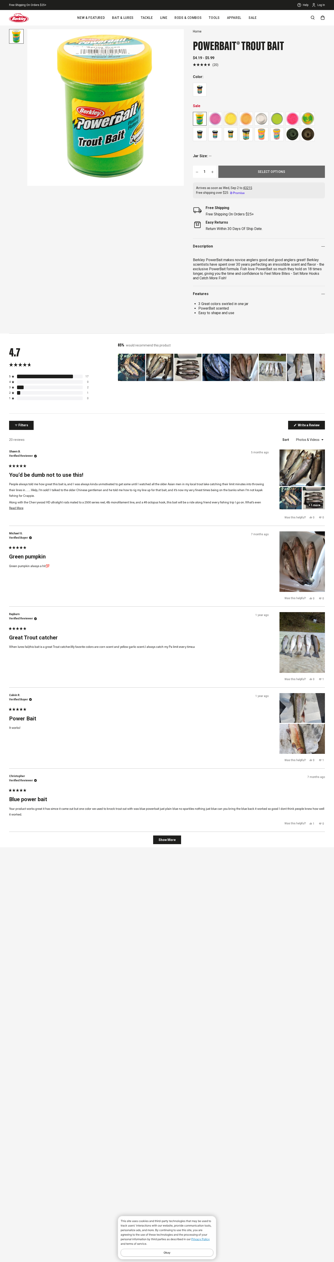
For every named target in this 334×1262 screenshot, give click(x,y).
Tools (214, 18)
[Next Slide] (321, 367)
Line (163, 18)
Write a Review (311, 426)
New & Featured (91, 18)
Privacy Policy (200, 1239)
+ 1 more (314, 505)
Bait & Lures (123, 18)
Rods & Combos (188, 18)
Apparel (234, 18)
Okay (167, 1252)
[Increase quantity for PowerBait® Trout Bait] (212, 171)
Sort (286, 440)
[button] (205, 64)
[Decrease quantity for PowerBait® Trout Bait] (197, 171)
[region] (221, 367)
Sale (253, 18)
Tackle (147, 18)
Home (197, 31)
